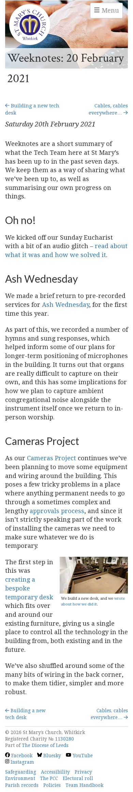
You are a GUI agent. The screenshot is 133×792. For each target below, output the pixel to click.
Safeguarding (20, 772)
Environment (20, 778)
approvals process (57, 510)
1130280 (64, 739)
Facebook (21, 755)
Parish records (22, 785)
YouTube (82, 755)
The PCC (49, 778)
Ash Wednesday (65, 304)
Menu (109, 10)
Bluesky (51, 755)
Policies (52, 785)
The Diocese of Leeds (45, 745)
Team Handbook (84, 785)
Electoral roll (78, 778)
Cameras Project (51, 458)
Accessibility (55, 772)
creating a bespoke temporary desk (29, 588)
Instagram (21, 762)
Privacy (83, 772)
